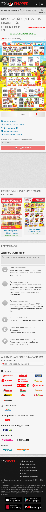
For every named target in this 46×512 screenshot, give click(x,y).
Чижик (7, 395)
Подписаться (24, 148)
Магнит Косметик (7, 439)
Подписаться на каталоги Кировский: (17, 139)
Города (24, 473)
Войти (42, 12)
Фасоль (38, 390)
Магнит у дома (7, 380)
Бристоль (38, 385)
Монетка (38, 380)
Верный (7, 385)
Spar (23, 385)
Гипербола (7, 400)
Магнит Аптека (7, 449)
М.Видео (7, 420)
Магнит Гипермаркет (23, 380)
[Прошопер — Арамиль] (2, 10)
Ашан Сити (23, 390)
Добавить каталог (28, 464)
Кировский (16, 10)
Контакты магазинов (29, 470)
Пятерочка (7, 375)
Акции (7, 10)
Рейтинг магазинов (29, 467)
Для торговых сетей (30, 476)
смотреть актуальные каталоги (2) (22, 33)
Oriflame (23, 439)
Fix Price (7, 430)
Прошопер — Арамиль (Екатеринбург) (14, 3)
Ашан (7, 390)
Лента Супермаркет (38, 375)
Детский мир (7, 410)
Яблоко (38, 395)
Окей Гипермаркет (23, 375)
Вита (23, 449)
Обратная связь (28, 461)
